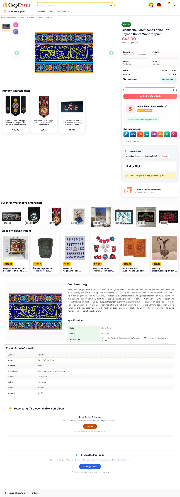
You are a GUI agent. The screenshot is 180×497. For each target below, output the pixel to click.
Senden (90, 426)
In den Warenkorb (152, 96)
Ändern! (165, 156)
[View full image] (64, 53)
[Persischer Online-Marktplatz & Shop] (18, 5)
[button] (174, 5)
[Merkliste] (15, 24)
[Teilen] (15, 31)
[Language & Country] (159, 5)
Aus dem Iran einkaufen (59, 11)
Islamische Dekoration (26, 18)
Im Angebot (40, 11)
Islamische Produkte (8, 18)
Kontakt (34, 493)
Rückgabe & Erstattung (15, 493)
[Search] (111, 5)
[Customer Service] (151, 5)
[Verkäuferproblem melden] (166, 106)
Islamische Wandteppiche (45, 18)
